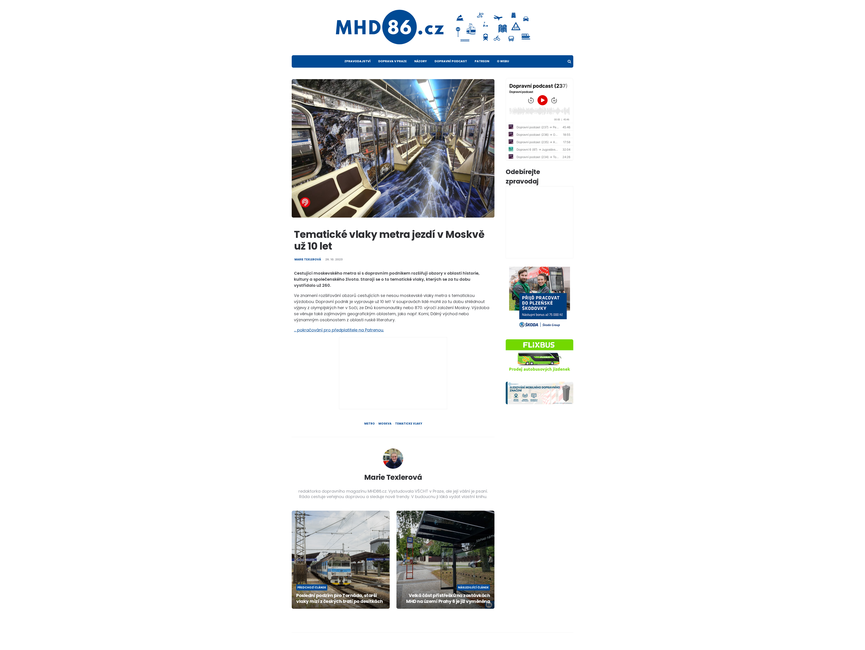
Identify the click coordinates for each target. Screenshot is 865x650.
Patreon (482, 61)
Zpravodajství (357, 61)
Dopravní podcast (451, 61)
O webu (503, 61)
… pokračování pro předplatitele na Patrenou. (339, 330)
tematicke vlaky (408, 423)
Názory (420, 61)
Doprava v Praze (392, 61)
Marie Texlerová (307, 259)
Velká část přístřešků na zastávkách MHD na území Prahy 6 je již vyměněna (448, 598)
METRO (369, 423)
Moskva (385, 423)
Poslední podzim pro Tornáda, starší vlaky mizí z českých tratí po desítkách (339, 598)
